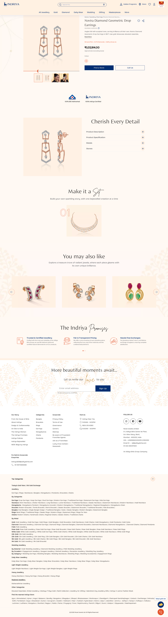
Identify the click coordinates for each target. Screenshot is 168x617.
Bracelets (63, 493)
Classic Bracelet (64, 508)
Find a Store (99, 68)
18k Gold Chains (39, 539)
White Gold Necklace (108, 532)
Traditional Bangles (53, 510)
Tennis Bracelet (38, 508)
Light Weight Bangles (54, 569)
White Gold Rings (123, 532)
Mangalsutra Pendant (30, 505)
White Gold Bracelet (91, 532)
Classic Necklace (95, 503)
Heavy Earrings (30, 576)
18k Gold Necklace (94, 539)
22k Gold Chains (81, 537)
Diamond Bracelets (83, 525)
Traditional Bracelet (94, 508)
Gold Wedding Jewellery (31, 549)
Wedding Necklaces (59, 554)
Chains (71, 493)
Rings (21, 493)
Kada (63, 510)
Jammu (117, 601)
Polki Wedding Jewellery (73, 549)
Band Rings (20, 512)
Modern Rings (56, 512)
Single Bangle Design (37, 510)
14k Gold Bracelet (39, 541)
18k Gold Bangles (65, 539)
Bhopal (73, 598)
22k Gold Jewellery (26, 537)
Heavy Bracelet (43, 576)
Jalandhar (109, 601)
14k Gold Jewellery (25, 541)
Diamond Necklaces (99, 525)
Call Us (130, 68)
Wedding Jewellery (19, 545)
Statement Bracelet (78, 508)
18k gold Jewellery (25, 539)
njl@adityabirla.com (139, 443)
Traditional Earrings (75, 500)
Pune (74, 603)
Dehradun (151, 598)
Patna (60, 603)
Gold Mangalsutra (102, 522)
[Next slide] (156, 292)
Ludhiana (23, 603)
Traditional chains (76, 515)
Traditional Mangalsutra (83, 505)
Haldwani (66, 601)
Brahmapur (93, 598)
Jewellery (93, 17)
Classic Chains (63, 515)
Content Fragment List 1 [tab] (83, 350)
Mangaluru (32, 603)
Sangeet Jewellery (47, 551)
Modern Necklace (126, 503)
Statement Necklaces (111, 503)
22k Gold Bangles (52, 537)
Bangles (37, 493)
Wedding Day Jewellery (94, 551)
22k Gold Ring (39, 537)
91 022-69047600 (130, 446)
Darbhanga (142, 598)
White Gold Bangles (75, 532)
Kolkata (147, 601)
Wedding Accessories (88, 554)
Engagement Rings (105, 554)
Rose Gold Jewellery (27, 529)
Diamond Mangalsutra (116, 525)
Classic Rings (44, 512)
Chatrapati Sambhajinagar (119, 598)
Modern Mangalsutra (65, 505)
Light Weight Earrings (37, 569)
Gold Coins (126, 522)
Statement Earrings (91, 500)
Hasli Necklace (140, 503)
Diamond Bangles (68, 525)
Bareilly (49, 598)
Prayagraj (67, 603)
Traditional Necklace (79, 503)
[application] (51, 43)
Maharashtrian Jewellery (21, 584)
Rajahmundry (82, 603)
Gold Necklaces (78, 522)
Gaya (28, 601)
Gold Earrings (33, 522)
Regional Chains (51, 515)
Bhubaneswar (83, 598)
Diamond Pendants (147, 525)
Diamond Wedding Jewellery (51, 549)
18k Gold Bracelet (79, 539)
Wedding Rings (73, 554)
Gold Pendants (115, 522)
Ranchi (91, 603)
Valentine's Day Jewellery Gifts (97, 591)
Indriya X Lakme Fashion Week (121, 591)
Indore (96, 601)
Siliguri (97, 603)
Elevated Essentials (19, 591)
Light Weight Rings (70, 569)
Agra (13, 598)
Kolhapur (139, 601)
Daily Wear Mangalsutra (100, 561)
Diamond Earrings (41, 525)
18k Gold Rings (52, 539)
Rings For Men (81, 512)
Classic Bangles (72, 510)
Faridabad (21, 601)
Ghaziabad (36, 601)
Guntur (43, 601)
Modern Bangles (86, 510)
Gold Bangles (53, 522)
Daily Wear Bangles (35, 561)
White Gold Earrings (44, 532)
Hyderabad (88, 601)
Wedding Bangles (43, 554)
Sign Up (103, 388)
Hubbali (80, 601)
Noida (54, 603)
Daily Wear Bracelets (51, 561)
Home (86, 17)
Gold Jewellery (21, 522)
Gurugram (51, 601)
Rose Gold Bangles (89, 529)
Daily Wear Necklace (68, 561)
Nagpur (48, 603)
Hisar (74, 601)
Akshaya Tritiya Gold (48, 591)
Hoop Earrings (35, 500)
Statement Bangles (100, 510)
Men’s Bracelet (51, 508)
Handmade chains (37, 515)
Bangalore (57, 598)
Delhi (14, 601)
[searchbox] (82, 5)
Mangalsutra (45, 493)
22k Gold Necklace (95, 537)
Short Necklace (25, 503)
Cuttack (133, 598)
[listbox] (51, 76)
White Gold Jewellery (28, 532)
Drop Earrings (24, 500)
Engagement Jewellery (31, 551)
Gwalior (59, 601)
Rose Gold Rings (119, 529)
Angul (35, 598)
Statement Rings (69, 512)
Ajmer (29, 598)
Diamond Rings (55, 525)
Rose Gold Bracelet (59, 529)
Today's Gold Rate (18, 485)
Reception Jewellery (77, 551)
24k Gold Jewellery (26, 534)
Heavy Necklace (18, 576)
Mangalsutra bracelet (48, 505)
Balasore (42, 598)
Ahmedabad (21, 598)
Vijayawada (119, 603)
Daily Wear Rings (83, 561)
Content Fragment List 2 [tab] (84, 350)
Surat (104, 603)
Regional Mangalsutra (101, 505)
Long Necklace (52, 503)
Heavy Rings (55, 576)
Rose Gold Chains (73, 529)
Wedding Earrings (29, 554)
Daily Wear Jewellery (19, 557)
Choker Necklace (38, 503)
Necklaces (28, 493)
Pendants (55, 493)
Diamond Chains (133, 525)
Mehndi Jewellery (62, 551)
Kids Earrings (104, 500)
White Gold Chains (60, 532)
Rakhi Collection (63, 591)
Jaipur (102, 601)
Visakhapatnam (131, 603)
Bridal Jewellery (33, 591)
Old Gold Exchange (33, 485)
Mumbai (41, 603)
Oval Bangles (23, 510)
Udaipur (110, 603)
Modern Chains (23, 515)
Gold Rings (43, 522)
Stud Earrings (47, 500)
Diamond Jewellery (26, 525)
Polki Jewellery (21, 527)
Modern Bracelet (25, 508)
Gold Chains (89, 522)
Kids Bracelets (108, 508)
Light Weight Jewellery (20, 565)
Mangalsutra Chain (118, 505)
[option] (38, 78)
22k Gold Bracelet (67, 537)
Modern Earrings (60, 500)
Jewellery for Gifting (77, 591)
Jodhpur (125, 601)
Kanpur (132, 601)
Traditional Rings (32, 512)
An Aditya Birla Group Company (135, 452)
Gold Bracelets (65, 522)
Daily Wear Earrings (19, 561)
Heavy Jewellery (18, 572)
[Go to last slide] (12, 292)
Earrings (100, 17)
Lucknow (15, 603)
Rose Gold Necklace (104, 529)
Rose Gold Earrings (43, 529)
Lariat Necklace (65, 503)
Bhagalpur (66, 598)
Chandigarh (103, 598)
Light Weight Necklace (20, 569)
